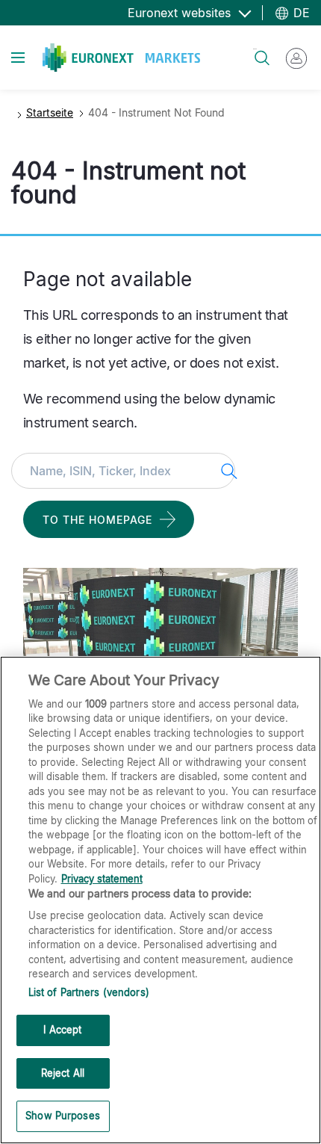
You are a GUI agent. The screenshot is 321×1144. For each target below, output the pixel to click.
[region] (160, 900)
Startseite (49, 112)
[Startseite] (121, 57)
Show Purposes (62, 1116)
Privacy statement (102, 879)
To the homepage (97, 519)
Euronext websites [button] (181, 12)
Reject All (62, 1073)
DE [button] (300, 12)
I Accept (62, 1030)
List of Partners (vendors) (88, 992)
